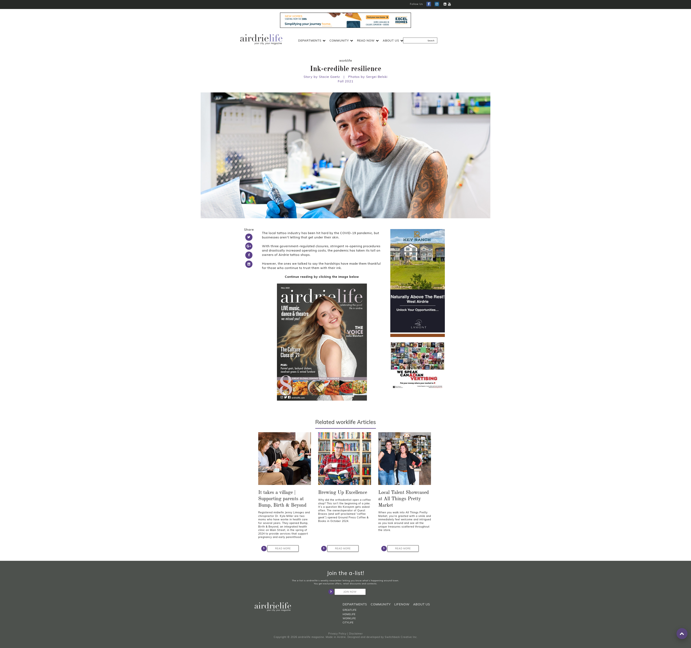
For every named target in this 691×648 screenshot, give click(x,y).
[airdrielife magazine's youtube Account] (449, 4)
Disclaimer (356, 633)
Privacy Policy (337, 633)
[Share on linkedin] (248, 264)
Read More (283, 548)
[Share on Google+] (248, 246)
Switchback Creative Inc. (401, 637)
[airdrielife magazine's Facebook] (428, 4)
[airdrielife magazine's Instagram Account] (437, 4)
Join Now (350, 591)
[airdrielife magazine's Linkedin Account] (445, 4)
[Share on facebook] (248, 255)
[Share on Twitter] (248, 237)
